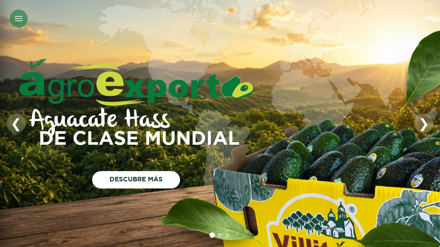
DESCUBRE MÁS (136, 179)
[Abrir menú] (19, 19)
